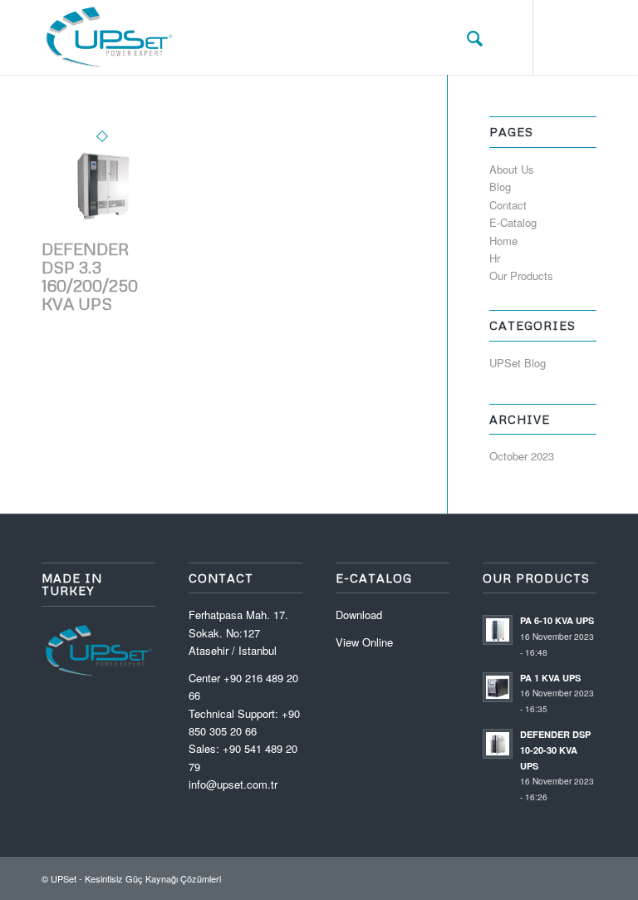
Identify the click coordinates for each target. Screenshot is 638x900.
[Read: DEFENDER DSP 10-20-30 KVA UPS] (498, 744)
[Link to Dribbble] (584, 37)
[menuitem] (466, 37)
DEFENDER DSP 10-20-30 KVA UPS (555, 750)
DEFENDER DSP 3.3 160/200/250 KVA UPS (90, 276)
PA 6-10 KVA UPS (557, 620)
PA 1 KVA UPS (550, 677)
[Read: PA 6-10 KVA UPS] (498, 630)
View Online (364, 642)
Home (503, 240)
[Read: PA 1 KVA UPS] (498, 687)
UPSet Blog (517, 363)
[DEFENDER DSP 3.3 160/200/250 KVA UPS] (102, 231)
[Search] (466, 37)
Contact (508, 205)
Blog (500, 186)
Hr (494, 258)
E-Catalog (513, 222)
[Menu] (503, 37)
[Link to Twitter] (559, 37)
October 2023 (521, 456)
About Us (511, 169)
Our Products (521, 275)
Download (359, 614)
